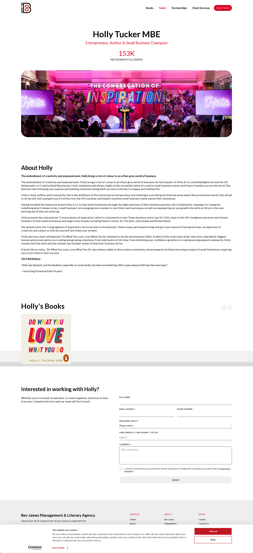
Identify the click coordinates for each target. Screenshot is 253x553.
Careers (202, 519)
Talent (162, 8)
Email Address (127, 409)
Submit (175, 479)
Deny (213, 540)
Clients (133, 519)
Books (149, 8)
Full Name (125, 397)
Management (170, 523)
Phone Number (185, 409)
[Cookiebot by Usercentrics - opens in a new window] (35, 548)
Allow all (213, 531)
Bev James (169, 519)
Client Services (201, 8)
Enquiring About (129, 421)
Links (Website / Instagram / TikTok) (138, 432)
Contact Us (204, 523)
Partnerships (179, 8)
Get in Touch (222, 7)
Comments (125, 444)
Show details (58, 548)
